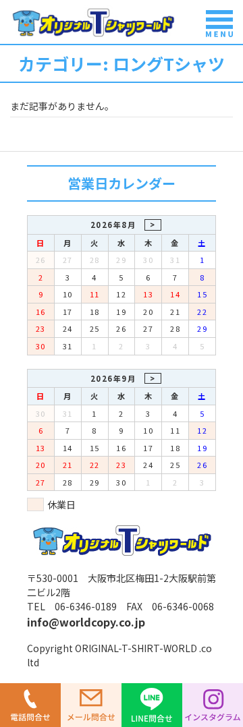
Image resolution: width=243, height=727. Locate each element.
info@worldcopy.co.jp (86, 622)
